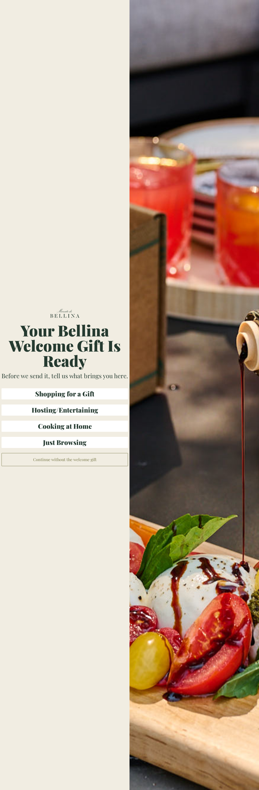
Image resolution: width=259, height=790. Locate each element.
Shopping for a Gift (64, 393)
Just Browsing (65, 442)
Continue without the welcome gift (65, 459)
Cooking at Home (65, 426)
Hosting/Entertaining (65, 409)
